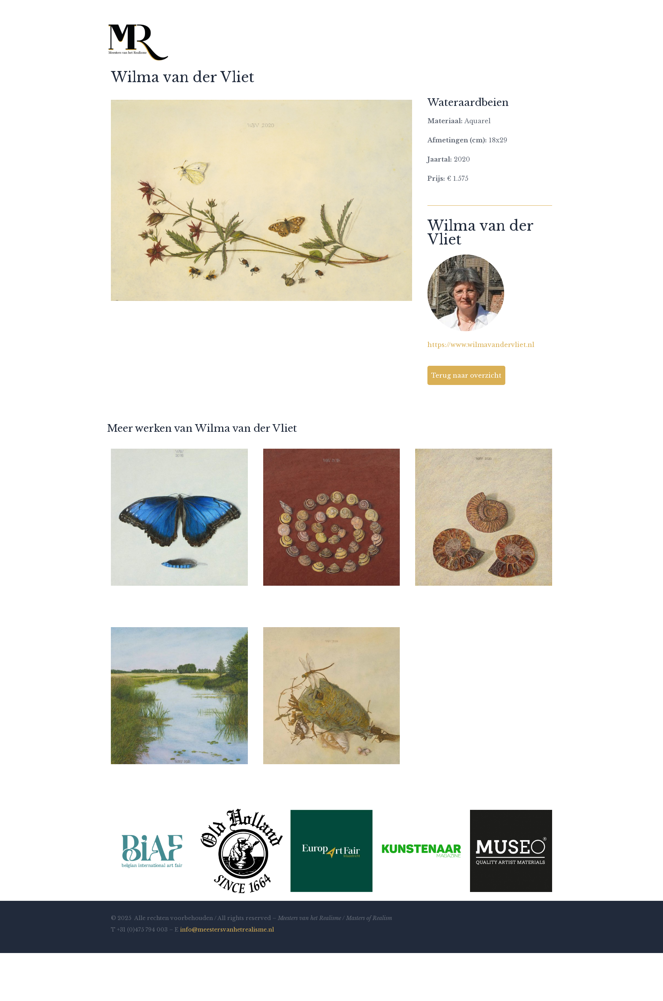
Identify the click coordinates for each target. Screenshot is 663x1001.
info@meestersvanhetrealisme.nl (227, 929)
